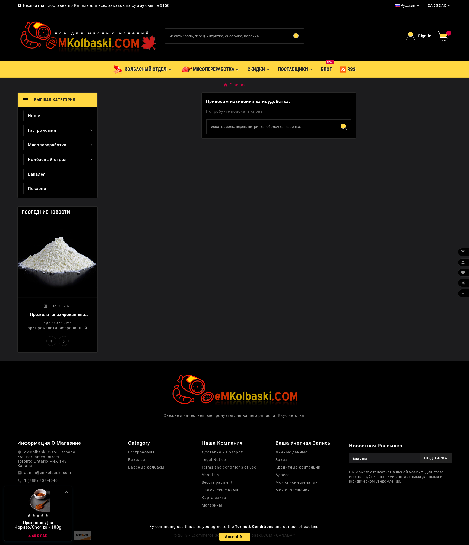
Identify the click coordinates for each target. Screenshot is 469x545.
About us (210, 475)
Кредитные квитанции (298, 467)
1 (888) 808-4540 (41, 480)
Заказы (283, 459)
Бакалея (136, 459)
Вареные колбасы (146, 467)
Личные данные (291, 452)
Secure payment (217, 482)
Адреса (282, 475)
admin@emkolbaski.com (47, 472)
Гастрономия (141, 452)
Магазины (212, 505)
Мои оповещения (292, 490)
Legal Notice (214, 459)
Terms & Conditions (254, 526)
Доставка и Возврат (222, 452)
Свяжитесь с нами (220, 490)
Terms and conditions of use (229, 467)
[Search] (296, 36)
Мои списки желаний (296, 482)
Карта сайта (214, 497)
